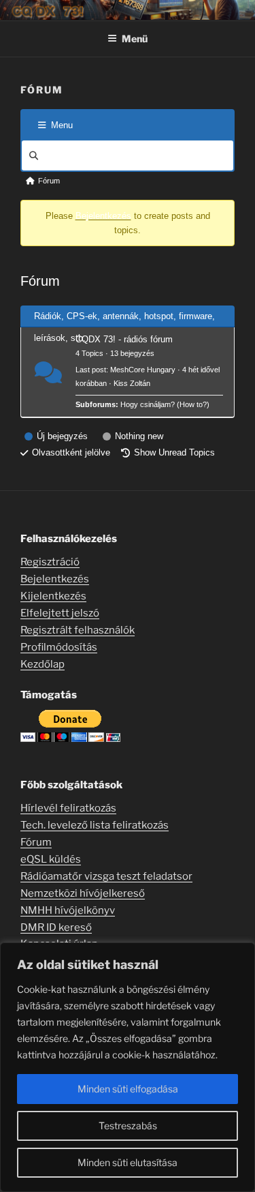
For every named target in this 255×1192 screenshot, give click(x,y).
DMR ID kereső (56, 927)
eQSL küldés (50, 859)
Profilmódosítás (58, 647)
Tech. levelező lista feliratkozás (94, 825)
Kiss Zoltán (132, 383)
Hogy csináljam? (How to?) (164, 404)
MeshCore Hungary (142, 370)
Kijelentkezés (53, 596)
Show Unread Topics (174, 452)
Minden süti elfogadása (128, 1088)
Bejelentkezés (103, 216)
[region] (127, 1067)
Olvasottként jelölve (71, 452)
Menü (135, 38)
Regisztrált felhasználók (77, 630)
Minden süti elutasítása (127, 1162)
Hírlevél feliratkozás (68, 808)
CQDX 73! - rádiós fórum (124, 339)
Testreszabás (128, 1125)
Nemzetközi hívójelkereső (82, 893)
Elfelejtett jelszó (59, 613)
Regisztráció (50, 562)
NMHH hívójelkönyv (67, 910)
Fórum (36, 842)
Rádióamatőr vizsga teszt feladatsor (106, 876)
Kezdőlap (42, 664)
